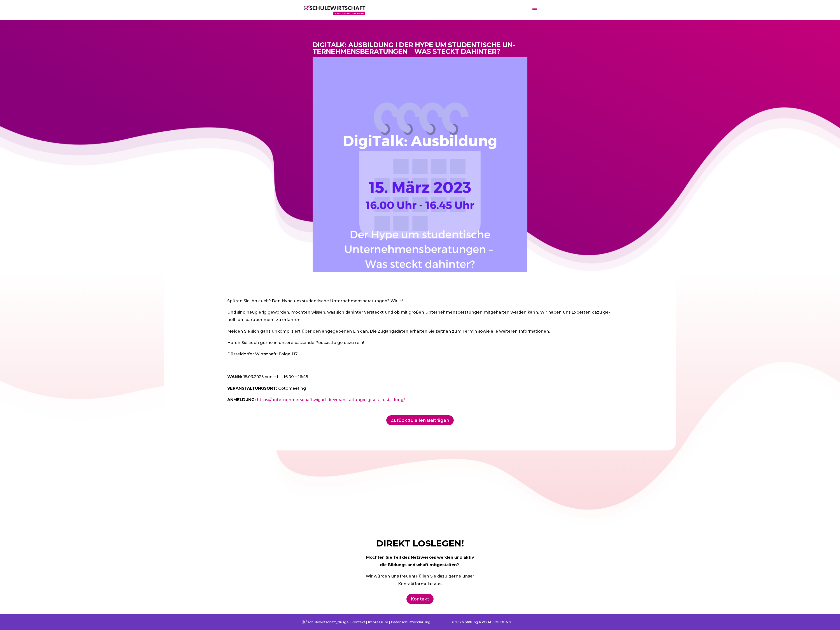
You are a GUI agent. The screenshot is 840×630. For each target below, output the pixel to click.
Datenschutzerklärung (410, 622)
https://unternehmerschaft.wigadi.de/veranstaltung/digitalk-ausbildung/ (331, 399)
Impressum (378, 622)
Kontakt (420, 599)
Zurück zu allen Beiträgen (420, 420)
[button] (831, 6)
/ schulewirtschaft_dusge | (327, 622)
